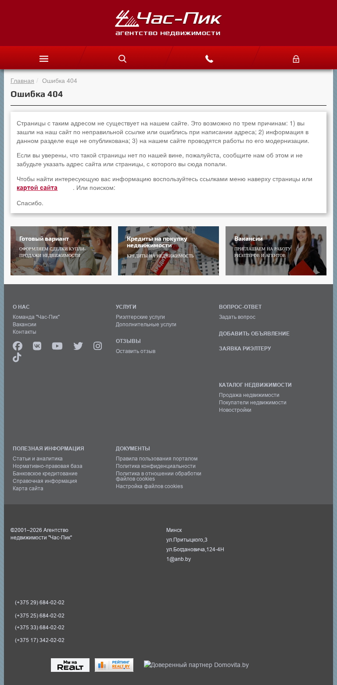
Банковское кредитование (45, 473)
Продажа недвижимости (249, 395)
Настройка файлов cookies (149, 486)
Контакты (24, 332)
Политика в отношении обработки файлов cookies (158, 476)
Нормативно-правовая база (47, 466)
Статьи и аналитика (38, 458)
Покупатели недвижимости (253, 402)
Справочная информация (45, 481)
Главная (22, 80)
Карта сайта (28, 488)
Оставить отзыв (135, 351)
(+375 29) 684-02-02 (40, 602)
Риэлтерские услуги (140, 317)
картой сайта (37, 187)
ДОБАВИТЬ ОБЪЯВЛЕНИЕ (254, 333)
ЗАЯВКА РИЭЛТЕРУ (245, 348)
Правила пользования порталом (156, 458)
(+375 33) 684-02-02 (40, 627)
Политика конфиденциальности (156, 466)
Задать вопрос (237, 317)
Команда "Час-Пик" (36, 317)
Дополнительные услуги (146, 324)
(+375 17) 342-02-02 (40, 640)
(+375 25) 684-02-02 (40, 615)
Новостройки (235, 410)
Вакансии (24, 324)
